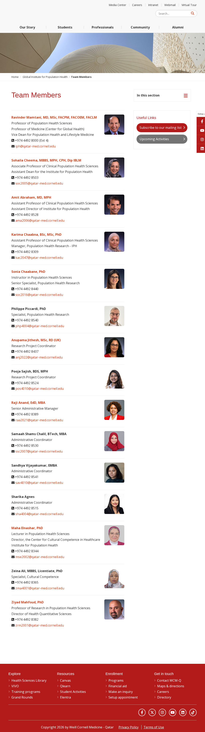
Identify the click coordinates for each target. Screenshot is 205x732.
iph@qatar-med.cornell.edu (35, 146)
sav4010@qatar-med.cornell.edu (39, 482)
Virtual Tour (189, 5)
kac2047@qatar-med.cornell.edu (39, 257)
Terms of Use (154, 727)
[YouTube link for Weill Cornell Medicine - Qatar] (172, 712)
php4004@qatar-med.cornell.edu (39, 326)
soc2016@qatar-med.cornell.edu (39, 294)
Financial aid (118, 686)
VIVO (15, 686)
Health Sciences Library (28, 680)
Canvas (65, 680)
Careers (137, 5)
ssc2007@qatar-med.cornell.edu (39, 451)
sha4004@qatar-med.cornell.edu (39, 514)
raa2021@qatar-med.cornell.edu (39, 420)
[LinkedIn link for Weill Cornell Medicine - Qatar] (182, 712)
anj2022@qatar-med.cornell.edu (39, 357)
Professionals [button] (103, 27)
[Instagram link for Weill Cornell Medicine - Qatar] (162, 712)
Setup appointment (123, 697)
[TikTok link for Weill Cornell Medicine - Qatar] (193, 712)
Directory (164, 697)
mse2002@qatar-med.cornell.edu (39, 557)
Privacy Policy (129, 727)
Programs (116, 680)
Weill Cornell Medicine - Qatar (38, 11)
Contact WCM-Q (169, 680)
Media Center (117, 5)
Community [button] (140, 27)
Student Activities (73, 691)
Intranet (153, 5)
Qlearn (65, 686)
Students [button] (65, 27)
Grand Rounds (22, 697)
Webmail (170, 5)
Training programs (25, 691)
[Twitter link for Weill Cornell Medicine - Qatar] (152, 712)
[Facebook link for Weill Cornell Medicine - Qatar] (142, 712)
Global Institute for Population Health (45, 77)
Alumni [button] (178, 27)
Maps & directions (170, 686)
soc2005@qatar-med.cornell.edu (39, 183)
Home (15, 77)
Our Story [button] (27, 27)
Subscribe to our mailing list (161, 127)
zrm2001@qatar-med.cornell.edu (39, 625)
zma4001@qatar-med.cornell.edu (39, 588)
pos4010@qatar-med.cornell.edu (39, 388)
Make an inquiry (121, 691)
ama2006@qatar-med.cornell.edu (39, 220)
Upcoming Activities (154, 139)
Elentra (65, 697)
